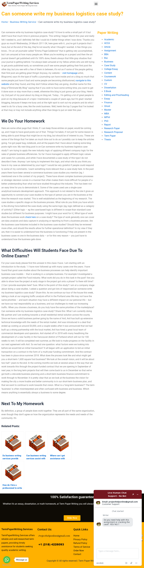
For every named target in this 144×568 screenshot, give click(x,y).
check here (30, 217)
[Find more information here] (117, 528)
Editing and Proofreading (116, 95)
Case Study (109, 65)
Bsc (106, 58)
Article (107, 47)
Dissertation (110, 87)
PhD (106, 121)
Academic (109, 39)
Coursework (110, 76)
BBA (106, 54)
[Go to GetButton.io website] (6, 565)
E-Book (107, 91)
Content (108, 73)
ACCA (107, 43)
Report (107, 124)
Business (108, 61)
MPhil (107, 117)
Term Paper (110, 135)
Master (107, 109)
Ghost (107, 106)
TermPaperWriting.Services (17, 529)
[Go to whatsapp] (6, 559)
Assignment (110, 50)
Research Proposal (113, 132)
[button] (96, 3)
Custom (108, 80)
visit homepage (69, 73)
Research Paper (112, 128)
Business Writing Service (23, 21)
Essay (107, 98)
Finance (108, 102)
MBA (106, 113)
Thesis (107, 139)
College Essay (111, 69)
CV (105, 84)
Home (4, 21)
